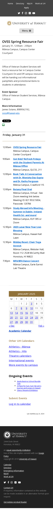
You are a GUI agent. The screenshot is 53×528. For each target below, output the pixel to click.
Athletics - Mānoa (19, 346)
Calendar (7, 464)
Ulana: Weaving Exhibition (27, 390)
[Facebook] (8, 482)
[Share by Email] (3, 125)
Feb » (41, 325)
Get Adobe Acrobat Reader (15, 502)
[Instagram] (12, 482)
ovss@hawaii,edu (11, 113)
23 (26, 317)
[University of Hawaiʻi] (26, 23)
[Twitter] (5, 482)
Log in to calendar (20, 404)
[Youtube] (33, 13)
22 (21, 317)
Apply (26, 8)
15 (21, 313)
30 (26, 322)
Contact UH (8, 487)
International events (21, 360)
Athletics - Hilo (18, 351)
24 (31, 317)
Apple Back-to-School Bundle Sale (28, 382)
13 (11, 313)
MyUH (29, 3)
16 (26, 313)
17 (31, 313)
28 (16, 322)
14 (16, 313)
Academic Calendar (20, 331)
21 (16, 317)
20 (11, 317)
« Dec (12, 325)
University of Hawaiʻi (28, 459)
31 (31, 322)
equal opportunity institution (19, 450)
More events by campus (23, 365)
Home (10, 3)
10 (31, 308)
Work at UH (40, 3)
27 (11, 322)
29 (21, 322)
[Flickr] (15, 482)
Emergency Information (14, 470)
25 (36, 317)
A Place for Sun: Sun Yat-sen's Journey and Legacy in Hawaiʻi (29, 387)
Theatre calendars (20, 355)
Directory (20, 3)
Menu (28, 31)
